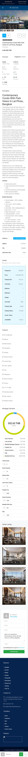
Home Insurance (6, 497)
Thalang (7, 686)
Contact (7, 726)
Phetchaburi (8, 680)
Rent (6, 721)
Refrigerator (7, 374)
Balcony (6, 339)
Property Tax (5, 490)
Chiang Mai (7, 678)
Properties (7, 718)
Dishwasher (7, 348)
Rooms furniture (8, 379)
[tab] (4, 35)
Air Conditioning (8, 335)
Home (6, 715)
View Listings (13, 616)
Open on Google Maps (20, 238)
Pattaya (7, 675)
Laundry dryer (7, 361)
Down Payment (6, 468)
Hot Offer (11, 536)
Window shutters (8, 400)
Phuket (6, 672)
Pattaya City (8, 683)
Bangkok (7, 667)
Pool (5, 370)
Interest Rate (5, 475)
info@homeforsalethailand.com (8, 3)
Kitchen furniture (8, 357)
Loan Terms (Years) (7, 482)
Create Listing (8, 729)
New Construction (13, 596)
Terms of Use (21, 647)
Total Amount (5, 460)
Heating (6, 352)
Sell (6, 723)
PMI (3, 511)
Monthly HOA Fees (7, 504)
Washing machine (8, 392)
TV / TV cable (7, 387)
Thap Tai (7, 688)
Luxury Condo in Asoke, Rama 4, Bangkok (15, 558)
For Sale (6, 536)
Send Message (14, 651)
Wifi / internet (7, 396)
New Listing (11, 556)
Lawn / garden (7, 365)
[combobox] (14, 644)
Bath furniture (7, 343)
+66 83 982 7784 (8, 1)
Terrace (6, 383)
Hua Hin (7, 670)
